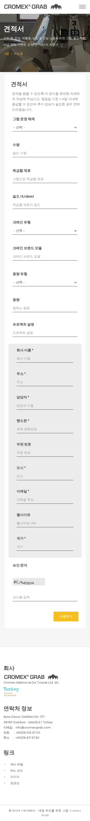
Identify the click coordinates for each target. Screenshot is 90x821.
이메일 (23, 491)
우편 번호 (24, 444)
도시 (21, 468)
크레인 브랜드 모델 (27, 248)
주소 (21, 374)
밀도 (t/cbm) (23, 196)
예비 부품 (16, 764)
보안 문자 (20, 565)
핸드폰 (23, 421)
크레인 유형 (22, 222)
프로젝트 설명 (23, 324)
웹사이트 (23, 515)
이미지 (14, 777)
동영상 (14, 783)
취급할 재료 (22, 170)
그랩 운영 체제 (24, 119)
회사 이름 (25, 350)
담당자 (23, 397)
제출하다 (66, 616)
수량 (16, 145)
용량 (16, 300)
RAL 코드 (16, 770)
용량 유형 (20, 274)
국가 (21, 538)
